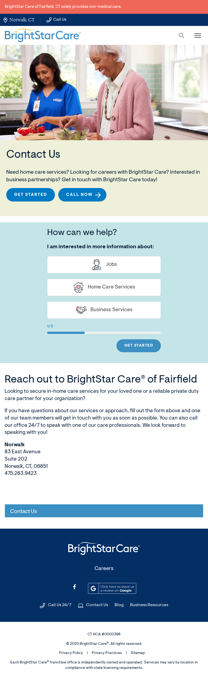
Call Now (79, 195)
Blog (119, 605)
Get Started (30, 195)
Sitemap (138, 653)
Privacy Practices (107, 653)
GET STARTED (138, 346)
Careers (104, 568)
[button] (181, 35)
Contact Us (97, 605)
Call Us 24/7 (60, 605)
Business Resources (149, 605)
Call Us (59, 20)
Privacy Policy (71, 653)
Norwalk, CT (21, 20)
